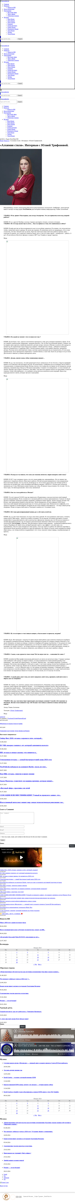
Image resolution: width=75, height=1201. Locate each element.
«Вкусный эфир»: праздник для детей (15, 788)
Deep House (11, 21)
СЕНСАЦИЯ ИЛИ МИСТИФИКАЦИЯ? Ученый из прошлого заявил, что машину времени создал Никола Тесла (35, 895)
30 (17, 962)
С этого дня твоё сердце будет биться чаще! (14, 1019)
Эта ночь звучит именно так (13, 1070)
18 (38, 957)
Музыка (6, 17)
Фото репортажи (9, 9)
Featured (10, 24)
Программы (7, 11)
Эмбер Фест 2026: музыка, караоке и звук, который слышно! (19, 870)
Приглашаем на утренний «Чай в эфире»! (17, 1153)
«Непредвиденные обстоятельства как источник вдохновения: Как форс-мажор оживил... (29, 972)
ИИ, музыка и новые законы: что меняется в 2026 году (17, 876)
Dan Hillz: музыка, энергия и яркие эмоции (17, 774)
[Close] (0, 41)
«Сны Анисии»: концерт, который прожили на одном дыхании (20, 910)
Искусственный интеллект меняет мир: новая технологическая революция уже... (32, 802)
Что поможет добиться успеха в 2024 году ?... (15, 979)
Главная (6, 4)
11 (38, 955)
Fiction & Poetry (12, 25)
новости (2, 717)
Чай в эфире (11, 14)
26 (48, 960)
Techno (10, 32)
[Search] (0, 37)
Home (2, 140)
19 (48, 957)
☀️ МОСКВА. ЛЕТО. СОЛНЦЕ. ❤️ (11, 914)
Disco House (11, 22)
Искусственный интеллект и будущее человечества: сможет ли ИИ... (22, 930)
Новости (6, 6)
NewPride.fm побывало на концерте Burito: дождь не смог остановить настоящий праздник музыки (31, 882)
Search (20, 39)
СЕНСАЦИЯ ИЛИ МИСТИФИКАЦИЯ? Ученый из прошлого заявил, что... (30, 795)
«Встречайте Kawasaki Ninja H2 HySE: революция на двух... (19, 937)
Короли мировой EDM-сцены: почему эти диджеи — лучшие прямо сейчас (28, 1084)
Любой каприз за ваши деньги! (14, 1160)
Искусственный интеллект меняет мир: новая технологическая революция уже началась (27, 898)
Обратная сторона (13, 16)
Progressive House (13, 29)
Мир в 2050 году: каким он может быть (13, 922)
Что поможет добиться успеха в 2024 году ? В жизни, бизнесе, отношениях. (28, 1131)
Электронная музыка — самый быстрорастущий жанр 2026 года (26, 760)
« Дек (35, 964)
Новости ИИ (12, 7)
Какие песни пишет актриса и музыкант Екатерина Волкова (20, 986)
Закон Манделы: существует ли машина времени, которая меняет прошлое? (23, 888)
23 (17, 960)
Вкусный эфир (12, 12)
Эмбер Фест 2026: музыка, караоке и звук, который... (21, 738)
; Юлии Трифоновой (16, 710)
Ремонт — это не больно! (8, 1000)
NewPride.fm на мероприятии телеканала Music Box (16, 907)
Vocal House (11, 34)
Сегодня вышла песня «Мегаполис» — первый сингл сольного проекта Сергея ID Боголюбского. (30, 904)
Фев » (40, 964)
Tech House (11, 30)
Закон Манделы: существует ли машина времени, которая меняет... (26, 781)
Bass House (11, 19)
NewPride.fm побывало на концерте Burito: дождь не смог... (23, 767)
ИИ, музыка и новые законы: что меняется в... (18, 752)
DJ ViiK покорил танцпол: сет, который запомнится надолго (24, 745)
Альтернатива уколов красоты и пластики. (14, 993)
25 (38, 960)
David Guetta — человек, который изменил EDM (20, 1077)
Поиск (2, 843)
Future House (11, 27)
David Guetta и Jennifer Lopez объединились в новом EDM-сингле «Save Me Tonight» (31, 1092)
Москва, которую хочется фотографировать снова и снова (18, 901)
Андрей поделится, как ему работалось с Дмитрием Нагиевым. (21, 1011)
